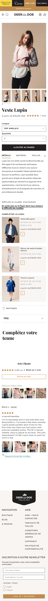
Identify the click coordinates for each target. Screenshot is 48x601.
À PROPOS (7, 524)
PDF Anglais (11, 129)
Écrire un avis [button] (24, 377)
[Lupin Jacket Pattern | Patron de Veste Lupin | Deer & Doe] (6, 96)
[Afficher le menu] (3, 14)
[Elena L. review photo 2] (20, 446)
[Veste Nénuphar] (10, 230)
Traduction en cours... (18, 456)
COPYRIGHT (31, 541)
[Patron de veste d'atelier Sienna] (10, 259)
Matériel (21, 156)
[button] (33, 116)
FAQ (6, 318)
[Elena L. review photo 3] (32, 446)
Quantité (6, 134)
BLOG (5, 520)
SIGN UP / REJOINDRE (24, 596)
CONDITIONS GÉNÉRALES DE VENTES (33, 534)
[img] (8, 413)
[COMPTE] (40, 14)
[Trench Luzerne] (10, 289)
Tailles (36, 156)
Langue (5, 124)
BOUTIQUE (7, 515)
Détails (6, 156)
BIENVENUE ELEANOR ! (24, 8)
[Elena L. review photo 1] (7, 446)
